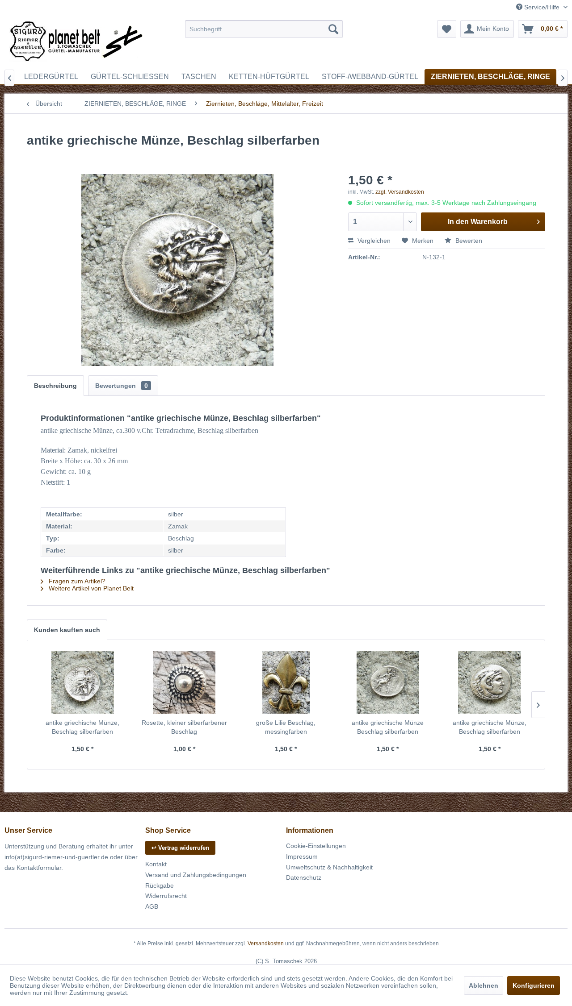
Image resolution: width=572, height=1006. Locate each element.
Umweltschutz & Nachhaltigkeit (329, 867)
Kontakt (156, 864)
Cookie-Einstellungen (316, 845)
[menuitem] (264, 29)
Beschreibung (55, 385)
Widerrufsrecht (166, 895)
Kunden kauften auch (67, 629)
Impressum (302, 856)
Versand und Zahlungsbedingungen (195, 874)
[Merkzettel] (446, 29)
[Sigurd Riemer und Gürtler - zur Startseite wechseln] (76, 42)
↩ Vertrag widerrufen (180, 847)
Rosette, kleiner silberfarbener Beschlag (184, 727)
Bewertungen (121, 385)
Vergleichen (373, 240)
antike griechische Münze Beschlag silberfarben (388, 727)
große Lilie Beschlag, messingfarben (285, 727)
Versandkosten (266, 943)
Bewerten (468, 240)
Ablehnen (483, 985)
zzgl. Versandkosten (399, 192)
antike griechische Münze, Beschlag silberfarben (82, 727)
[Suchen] (333, 29)
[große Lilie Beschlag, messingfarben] (286, 682)
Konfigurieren (534, 985)
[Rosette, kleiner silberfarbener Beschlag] (184, 682)
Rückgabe (159, 885)
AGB (151, 906)
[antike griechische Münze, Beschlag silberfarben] (82, 682)
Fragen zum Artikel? (76, 581)
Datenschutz (303, 877)
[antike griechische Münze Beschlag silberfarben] (388, 682)
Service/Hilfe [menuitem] (541, 7)
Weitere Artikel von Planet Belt (90, 588)
